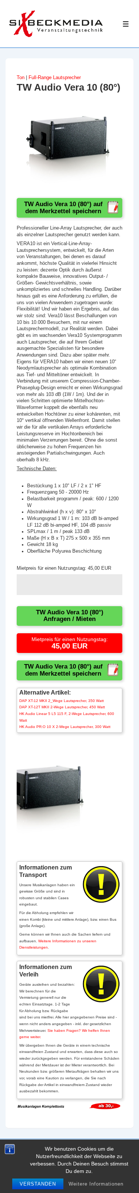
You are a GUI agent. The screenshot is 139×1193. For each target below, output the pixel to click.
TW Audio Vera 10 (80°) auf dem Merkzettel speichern (63, 208)
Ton (20, 77)
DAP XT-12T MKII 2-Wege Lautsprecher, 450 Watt (62, 707)
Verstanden (38, 1184)
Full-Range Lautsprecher (55, 77)
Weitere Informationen (96, 1184)
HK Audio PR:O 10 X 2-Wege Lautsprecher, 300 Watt (64, 727)
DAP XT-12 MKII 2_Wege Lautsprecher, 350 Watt (61, 701)
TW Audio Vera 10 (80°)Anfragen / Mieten (69, 616)
